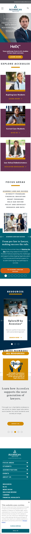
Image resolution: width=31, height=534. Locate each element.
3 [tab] (12, 276)
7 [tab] (25, 276)
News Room (7, 489)
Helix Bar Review (10, 492)
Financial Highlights (11, 497)
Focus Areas (8, 463)
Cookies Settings (15, 525)
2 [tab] (9, 276)
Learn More (15, 57)
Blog (5, 487)
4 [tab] (15, 276)
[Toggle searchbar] (27, 8)
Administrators (10, 470)
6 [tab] (22, 276)
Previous (1, 319)
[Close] (29, 502)
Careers (6, 495)
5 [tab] (19, 276)
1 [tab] (5, 276)
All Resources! (15, 353)
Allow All (15, 530)
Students (7, 466)
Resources (7, 484)
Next (29, 319)
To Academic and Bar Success (15, 270)
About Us (7, 477)
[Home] (15, 8)
